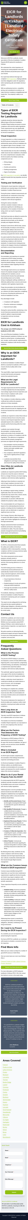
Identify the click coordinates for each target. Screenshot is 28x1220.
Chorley (5, 1092)
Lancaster (5, 1107)
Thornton (5, 1079)
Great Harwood (7, 1109)
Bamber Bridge (7, 1082)
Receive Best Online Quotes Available (14, 348)
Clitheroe (5, 1117)
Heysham (5, 1104)
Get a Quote (13, 51)
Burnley (5, 1127)
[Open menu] (25, 2)
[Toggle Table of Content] (16, 105)
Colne (4, 1134)
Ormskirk (5, 1094)
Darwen (5, 1102)
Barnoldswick (6, 1137)
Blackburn (5, 1097)
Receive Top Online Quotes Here (14, 536)
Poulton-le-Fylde (11, 961)
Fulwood (3, 961)
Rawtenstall (6, 1124)
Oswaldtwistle (6, 1112)
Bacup (4, 1132)
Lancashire (6, 1077)
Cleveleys (5, 1087)
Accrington (6, 1119)
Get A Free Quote (14, 1052)
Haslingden (6, 1122)
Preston (3, 963)
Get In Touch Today (14, 100)
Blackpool (8, 963)
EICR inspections (11, 79)
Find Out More (14, 641)
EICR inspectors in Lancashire (11, 175)
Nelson (5, 1129)
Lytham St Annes (20, 961)
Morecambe (6, 1114)
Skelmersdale (6, 1099)
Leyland (5, 1084)
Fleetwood (6, 1089)
